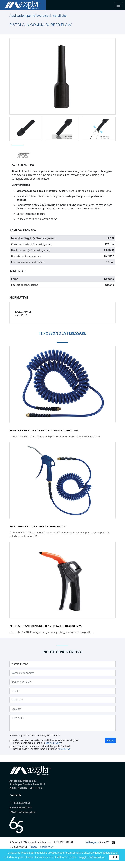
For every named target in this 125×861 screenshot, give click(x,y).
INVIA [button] (110, 740)
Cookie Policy (46, 846)
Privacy (33, 846)
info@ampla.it (27, 812)
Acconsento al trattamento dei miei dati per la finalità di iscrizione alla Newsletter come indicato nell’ (41, 747)
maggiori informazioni (91, 857)
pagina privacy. (53, 742)
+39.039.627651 (21, 803)
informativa (64, 748)
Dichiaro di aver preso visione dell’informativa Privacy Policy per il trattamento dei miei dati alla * (45, 741)
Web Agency (92, 842)
